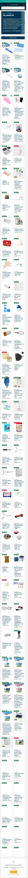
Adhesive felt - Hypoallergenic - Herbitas (6, 231)
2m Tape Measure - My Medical (19, 273)
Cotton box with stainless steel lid (18, 230)
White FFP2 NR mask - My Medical (17, 546)
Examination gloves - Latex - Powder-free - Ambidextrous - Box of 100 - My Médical (6, 85)
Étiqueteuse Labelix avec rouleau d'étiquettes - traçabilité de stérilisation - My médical (18, 621)
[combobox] (13, 8)
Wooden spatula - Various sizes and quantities (6, 274)
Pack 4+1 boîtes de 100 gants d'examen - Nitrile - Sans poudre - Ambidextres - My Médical (19, 674)
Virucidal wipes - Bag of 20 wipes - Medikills (6, 504)
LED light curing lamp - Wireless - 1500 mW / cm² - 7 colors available (19, 137)
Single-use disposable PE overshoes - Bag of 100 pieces (18, 318)
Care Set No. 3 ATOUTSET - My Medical (18, 504)
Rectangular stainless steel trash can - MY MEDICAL (18, 798)
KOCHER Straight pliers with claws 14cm (18, 459)
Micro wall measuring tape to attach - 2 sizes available (18, 208)
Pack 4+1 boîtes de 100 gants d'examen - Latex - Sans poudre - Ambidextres (6, 698)
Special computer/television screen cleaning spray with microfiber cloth (7, 319)
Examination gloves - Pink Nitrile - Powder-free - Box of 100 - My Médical (6, 111)
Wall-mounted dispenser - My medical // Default (6, 753)
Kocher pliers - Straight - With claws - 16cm (6, 525)
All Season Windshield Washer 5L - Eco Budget (6, 438)
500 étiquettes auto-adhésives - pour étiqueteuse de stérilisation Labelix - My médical (7, 620)
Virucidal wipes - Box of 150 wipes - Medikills (18, 437)
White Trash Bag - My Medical (19, 774)
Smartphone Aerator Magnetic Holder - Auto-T (7, 820)
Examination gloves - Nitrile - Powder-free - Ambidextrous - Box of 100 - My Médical (6, 59)
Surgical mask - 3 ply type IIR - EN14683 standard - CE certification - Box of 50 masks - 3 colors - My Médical (19, 113)
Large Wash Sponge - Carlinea (5, 569)
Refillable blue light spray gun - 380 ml (18, 594)
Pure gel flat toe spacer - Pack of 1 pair (19, 253)
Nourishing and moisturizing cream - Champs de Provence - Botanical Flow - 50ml (6, 369)
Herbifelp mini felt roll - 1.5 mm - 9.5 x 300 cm (7, 343)
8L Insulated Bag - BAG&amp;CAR (18, 819)
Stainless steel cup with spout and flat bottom (6, 546)
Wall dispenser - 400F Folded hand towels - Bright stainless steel (19, 483)
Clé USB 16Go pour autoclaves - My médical (7, 645)
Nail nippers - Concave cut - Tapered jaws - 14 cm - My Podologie (19, 344)
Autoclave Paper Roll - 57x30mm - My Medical (6, 296)
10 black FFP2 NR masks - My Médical (18, 367)
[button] (1, 4)
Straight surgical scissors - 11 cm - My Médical (18, 416)
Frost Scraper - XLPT (18, 840)
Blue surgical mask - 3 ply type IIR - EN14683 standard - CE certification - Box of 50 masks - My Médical (19, 86)
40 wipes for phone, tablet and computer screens (18, 753)
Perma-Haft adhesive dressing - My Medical (5, 595)
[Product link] (7, 54)
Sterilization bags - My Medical (19, 56)
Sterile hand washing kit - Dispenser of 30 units (6, 776)
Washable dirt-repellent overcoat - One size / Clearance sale (18, 393)
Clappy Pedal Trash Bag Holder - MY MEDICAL (6, 797)
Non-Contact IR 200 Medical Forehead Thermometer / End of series (18, 184)
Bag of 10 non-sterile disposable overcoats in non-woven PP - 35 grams (7, 393)
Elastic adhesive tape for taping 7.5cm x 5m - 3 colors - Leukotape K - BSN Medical (18, 571)
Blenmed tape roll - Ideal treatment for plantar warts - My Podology (7, 137)
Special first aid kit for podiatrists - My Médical (6, 253)
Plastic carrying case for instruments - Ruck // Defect (18, 726)
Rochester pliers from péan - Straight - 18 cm (6, 482)
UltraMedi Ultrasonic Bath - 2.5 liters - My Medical (6, 161)
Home (4, 13)
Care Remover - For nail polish (18, 159)
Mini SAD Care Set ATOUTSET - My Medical (7, 416)
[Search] (23, 8)
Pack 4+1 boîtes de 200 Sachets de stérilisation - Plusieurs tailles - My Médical (6, 673)
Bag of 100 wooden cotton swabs (6, 207)
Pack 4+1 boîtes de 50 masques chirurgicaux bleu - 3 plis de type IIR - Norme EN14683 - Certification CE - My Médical (7, 728)
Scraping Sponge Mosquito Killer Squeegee (6, 841)
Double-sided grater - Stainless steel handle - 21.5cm (7, 460)
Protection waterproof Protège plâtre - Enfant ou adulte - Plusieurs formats (18, 647)
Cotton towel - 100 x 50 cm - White (18, 296)
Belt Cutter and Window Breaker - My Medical (19, 525)
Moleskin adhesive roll (5, 182)
